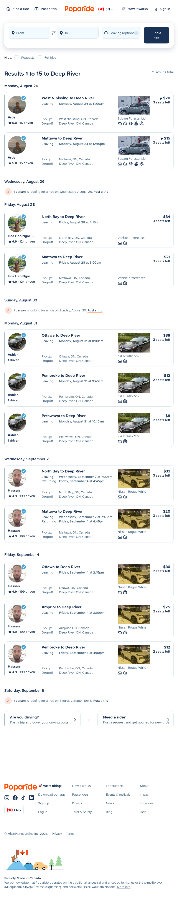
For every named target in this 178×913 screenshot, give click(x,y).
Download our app (51, 794)
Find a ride (21, 8)
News (110, 803)
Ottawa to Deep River (61, 335)
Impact (144, 794)
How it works (138, 8)
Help (143, 812)
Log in (42, 812)
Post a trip (49, 8)
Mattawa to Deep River (62, 138)
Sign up (43, 803)
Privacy (57, 833)
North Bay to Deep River (63, 216)
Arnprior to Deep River (61, 607)
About (144, 785)
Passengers (80, 794)
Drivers (77, 803)
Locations (146, 803)
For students (115, 785)
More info (123, 887)
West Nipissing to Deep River (68, 98)
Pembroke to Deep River (63, 375)
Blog (109, 812)
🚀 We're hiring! (50, 785)
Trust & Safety (82, 812)
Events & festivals (118, 794)
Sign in (165, 8)
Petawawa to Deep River (64, 415)
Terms (70, 833)
